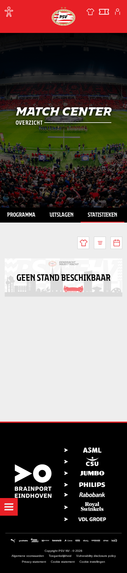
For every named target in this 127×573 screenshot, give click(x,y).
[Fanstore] (90, 12)
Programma (21, 214)
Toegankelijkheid (60, 555)
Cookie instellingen (92, 561)
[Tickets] (104, 12)
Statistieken (102, 214)
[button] (9, 507)
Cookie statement (63, 561)
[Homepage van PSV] (63, 16)
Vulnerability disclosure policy (96, 555)
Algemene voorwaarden (28, 555)
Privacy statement (34, 561)
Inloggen (117, 12)
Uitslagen (62, 214)
